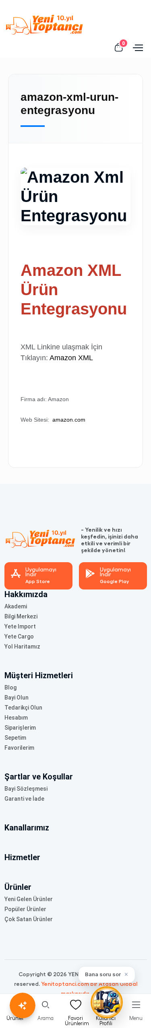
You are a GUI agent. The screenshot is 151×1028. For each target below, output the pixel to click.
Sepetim (15, 737)
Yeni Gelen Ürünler (28, 899)
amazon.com (68, 419)
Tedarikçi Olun (23, 707)
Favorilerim (19, 747)
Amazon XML (70, 358)
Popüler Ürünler (25, 909)
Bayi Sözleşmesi (26, 788)
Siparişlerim (20, 727)
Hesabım (16, 717)
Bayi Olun (16, 697)
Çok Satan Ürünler (28, 919)
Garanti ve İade (24, 798)
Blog (10, 687)
